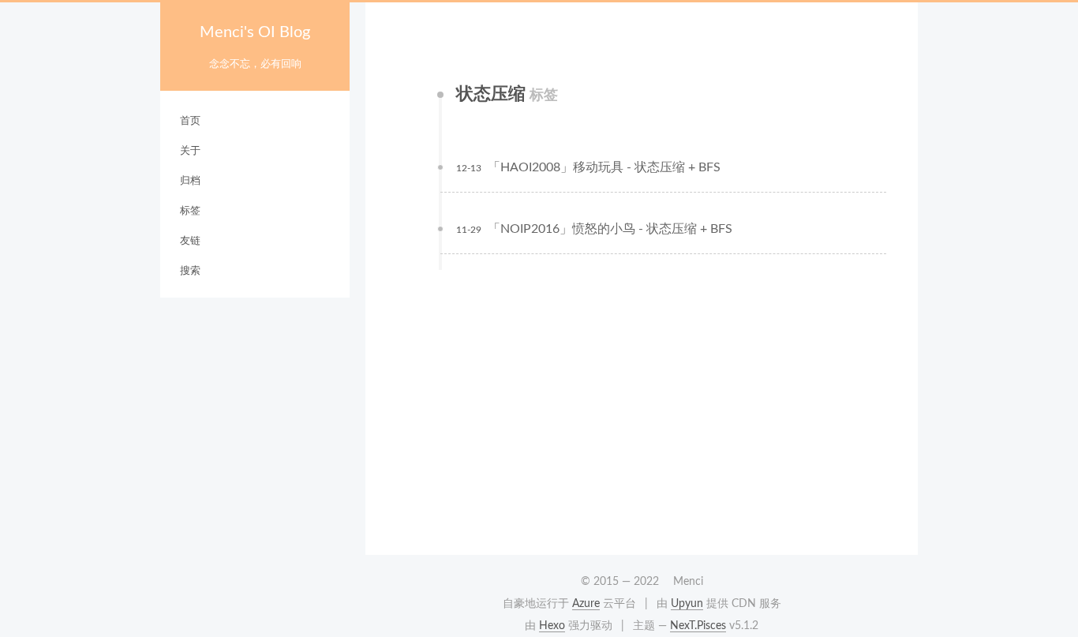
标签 (190, 211)
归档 (190, 181)
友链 (190, 241)
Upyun (687, 603)
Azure (586, 603)
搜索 (190, 271)
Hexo (552, 625)
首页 (190, 121)
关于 (190, 151)
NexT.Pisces (698, 625)
